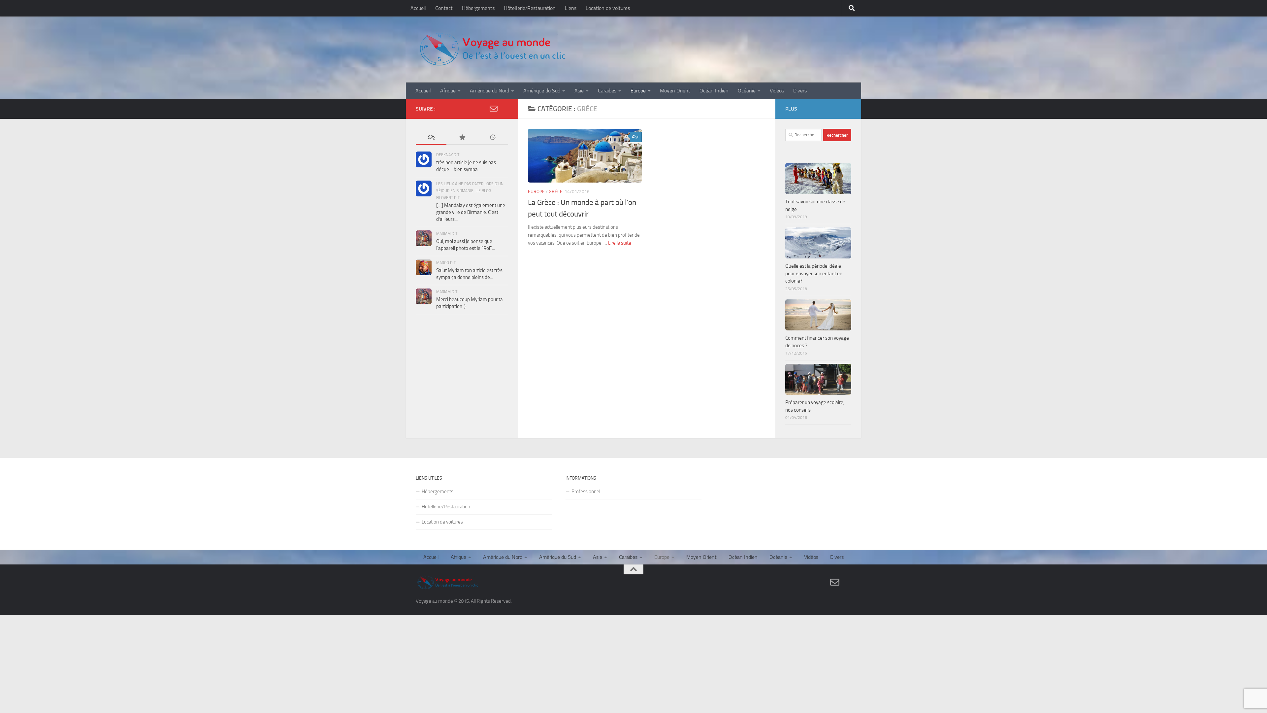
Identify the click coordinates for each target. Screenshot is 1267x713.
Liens (570, 8)
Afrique (448, 90)
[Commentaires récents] (431, 138)
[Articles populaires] (461, 138)
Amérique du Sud (541, 90)
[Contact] (494, 109)
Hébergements (478, 8)
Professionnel (585, 491)
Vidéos (777, 90)
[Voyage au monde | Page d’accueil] (492, 49)
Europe (638, 90)
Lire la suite (619, 243)
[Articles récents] (492, 138)
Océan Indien (714, 90)
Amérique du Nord (489, 90)
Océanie (747, 90)
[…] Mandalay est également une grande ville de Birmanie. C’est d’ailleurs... (470, 212)
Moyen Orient (675, 90)
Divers (800, 90)
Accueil (418, 8)
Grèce (556, 191)
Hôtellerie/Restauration (530, 8)
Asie (579, 90)
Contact (444, 8)
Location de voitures (608, 8)
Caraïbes (607, 90)
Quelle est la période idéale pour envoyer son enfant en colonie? (813, 273)
